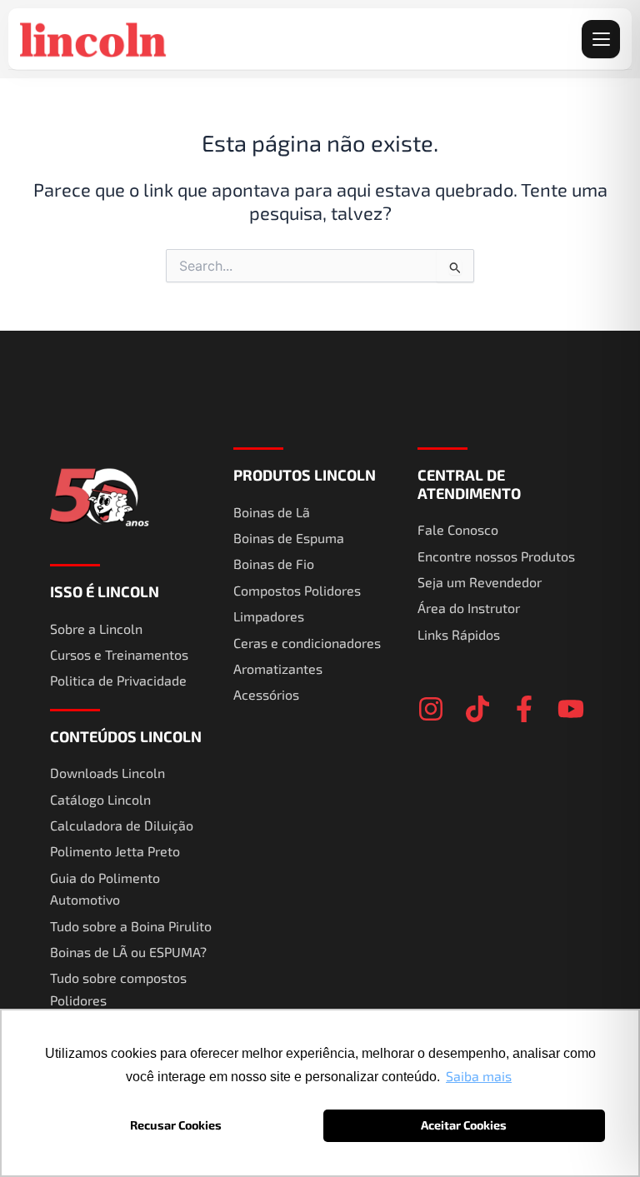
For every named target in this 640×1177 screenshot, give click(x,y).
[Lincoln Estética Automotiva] (95, 39)
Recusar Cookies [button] (176, 1125)
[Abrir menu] (601, 39)
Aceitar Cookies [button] (464, 1125)
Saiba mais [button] (479, 1076)
